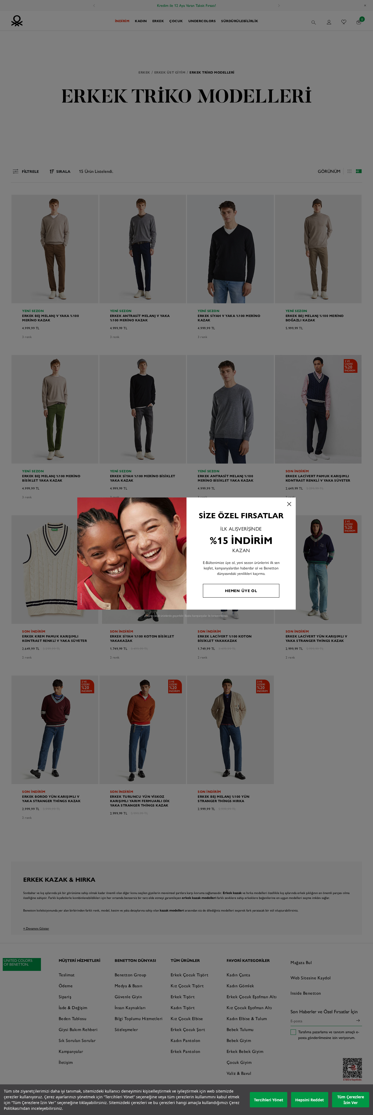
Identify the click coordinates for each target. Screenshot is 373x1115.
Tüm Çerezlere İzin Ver (350, 1099)
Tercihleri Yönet (268, 1099)
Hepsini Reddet (309, 1099)
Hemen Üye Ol (241, 590)
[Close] (289, 504)
